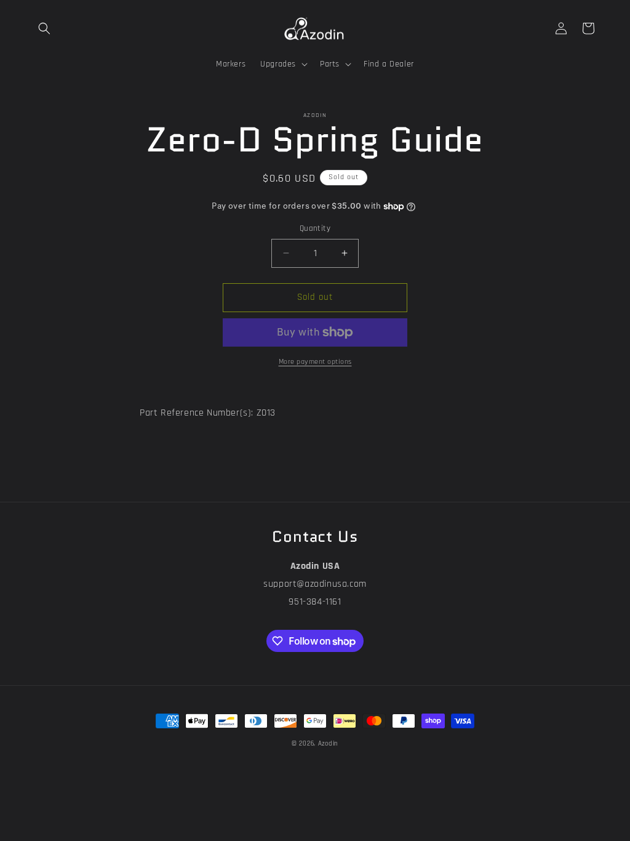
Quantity (315, 228)
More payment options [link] (315, 361)
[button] (44, 28)
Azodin (328, 743)
